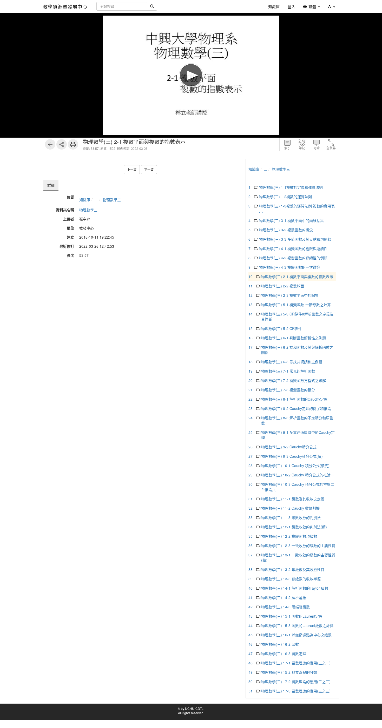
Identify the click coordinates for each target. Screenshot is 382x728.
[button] (331, 6)
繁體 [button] (312, 6)
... (96, 199)
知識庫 (84, 199)
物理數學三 (112, 199)
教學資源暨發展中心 (65, 6)
